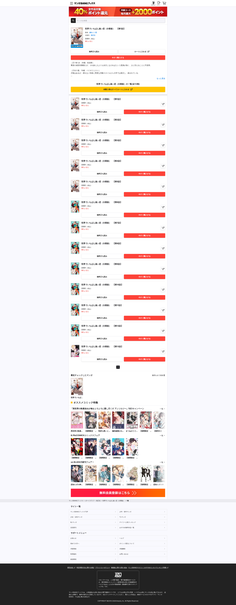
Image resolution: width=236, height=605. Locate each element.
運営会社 (70, 567)
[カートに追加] (163, 104)
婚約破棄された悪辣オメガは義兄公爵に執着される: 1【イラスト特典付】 (118, 431)
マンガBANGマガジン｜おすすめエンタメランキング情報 (147, 567)
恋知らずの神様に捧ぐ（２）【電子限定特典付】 (77, 484)
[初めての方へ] (153, 3)
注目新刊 (73, 527)
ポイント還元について (126, 543)
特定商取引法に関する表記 (85, 567)
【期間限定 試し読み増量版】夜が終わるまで (146, 484)
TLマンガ (122, 517)
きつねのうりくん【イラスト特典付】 (132, 431)
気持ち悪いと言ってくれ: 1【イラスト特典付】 (104, 431)
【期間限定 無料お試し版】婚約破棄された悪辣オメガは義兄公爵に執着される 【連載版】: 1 (146, 431)
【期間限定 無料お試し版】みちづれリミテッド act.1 (132, 458)
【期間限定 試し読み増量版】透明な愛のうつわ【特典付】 (132, 484)
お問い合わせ (123, 554)
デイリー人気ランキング (127, 522)
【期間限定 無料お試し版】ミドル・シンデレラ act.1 (91, 458)
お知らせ (73, 538)
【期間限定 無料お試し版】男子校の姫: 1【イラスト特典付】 (159, 431)
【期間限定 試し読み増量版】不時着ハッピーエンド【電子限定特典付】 (91, 484)
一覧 (161, 409)
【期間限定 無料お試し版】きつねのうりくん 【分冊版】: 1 (91, 431)
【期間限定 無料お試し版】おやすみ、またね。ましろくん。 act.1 (118, 458)
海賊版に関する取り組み (119, 567)
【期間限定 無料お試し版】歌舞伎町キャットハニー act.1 (77, 458)
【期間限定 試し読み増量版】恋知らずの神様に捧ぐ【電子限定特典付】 (104, 484)
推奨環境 (73, 559)
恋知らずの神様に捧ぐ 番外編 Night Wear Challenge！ (159, 484)
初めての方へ (74, 543)
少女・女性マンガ (76, 517)
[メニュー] (71, 3)
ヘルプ (121, 538)
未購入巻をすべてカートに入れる (116, 89)
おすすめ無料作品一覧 (126, 527)
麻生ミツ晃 (93, 32)
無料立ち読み (94, 51)
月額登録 (73, 549)
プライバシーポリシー (102, 567)
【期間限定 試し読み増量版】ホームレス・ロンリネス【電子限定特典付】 (118, 484)
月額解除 (122, 549)
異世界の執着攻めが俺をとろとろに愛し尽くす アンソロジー (77, 431)
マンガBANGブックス (76, 501)
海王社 (93, 35)
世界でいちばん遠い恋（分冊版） (77, 397)
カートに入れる (140, 51)
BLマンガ (73, 522)
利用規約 (73, 554)
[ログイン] (158, 3)
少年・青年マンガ (125, 512)
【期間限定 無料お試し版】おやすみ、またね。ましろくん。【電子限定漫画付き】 (104, 458)
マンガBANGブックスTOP (79, 512)
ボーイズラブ (89, 501)
